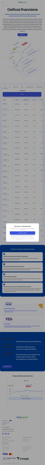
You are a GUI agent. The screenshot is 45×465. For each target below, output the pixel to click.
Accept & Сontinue (22, 232)
